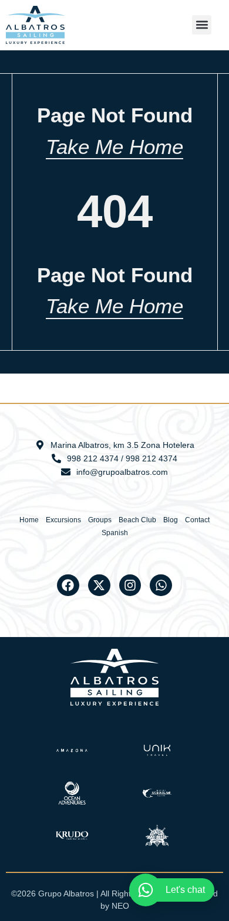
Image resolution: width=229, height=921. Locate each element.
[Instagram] (130, 585)
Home (29, 520)
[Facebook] (68, 585)
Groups (100, 520)
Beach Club (137, 520)
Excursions (63, 520)
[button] (201, 25)
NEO (120, 905)
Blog (170, 520)
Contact (197, 520)
